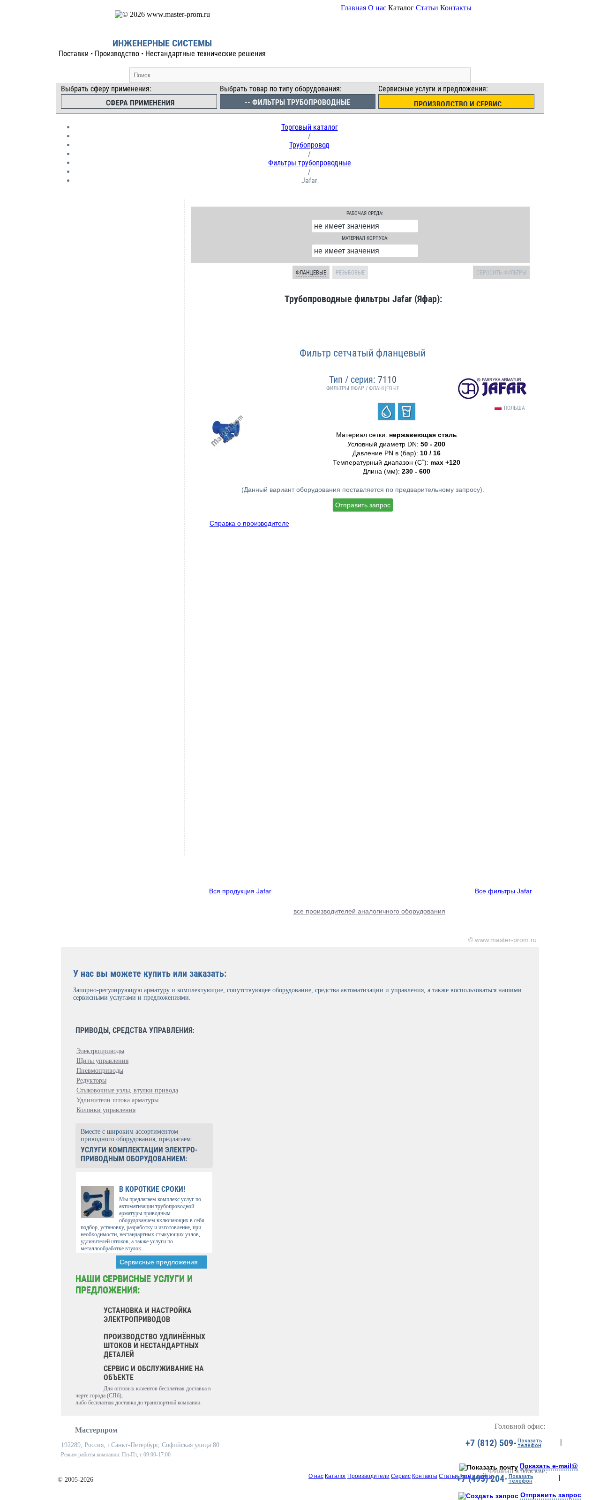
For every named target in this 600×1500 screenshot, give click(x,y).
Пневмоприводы (99, 1070)
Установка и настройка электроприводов (148, 1315)
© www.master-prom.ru (502, 939)
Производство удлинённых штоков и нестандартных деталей (154, 1345)
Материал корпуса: (365, 238)
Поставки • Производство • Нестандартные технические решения (162, 53)
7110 (387, 379)
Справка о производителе (249, 523)
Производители (368, 1476)
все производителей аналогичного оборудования (369, 911)
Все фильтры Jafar (503, 891)
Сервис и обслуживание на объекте (154, 1373)
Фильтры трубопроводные (309, 162)
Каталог (335, 1476)
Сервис (401, 1476)
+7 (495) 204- (482, 1478)
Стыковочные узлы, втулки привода (127, 1090)
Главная (353, 8)
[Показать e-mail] (488, 1467)
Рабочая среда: (364, 213)
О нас (377, 8)
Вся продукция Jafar (240, 891)
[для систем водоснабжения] (386, 411)
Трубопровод (309, 145)
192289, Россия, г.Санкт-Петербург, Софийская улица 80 (140, 1444)
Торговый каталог (309, 127)
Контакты (456, 8)
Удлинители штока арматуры (117, 1100)
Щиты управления (102, 1060)
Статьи (427, 8)
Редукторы (91, 1080)
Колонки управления (105, 1110)
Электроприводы (100, 1050)
